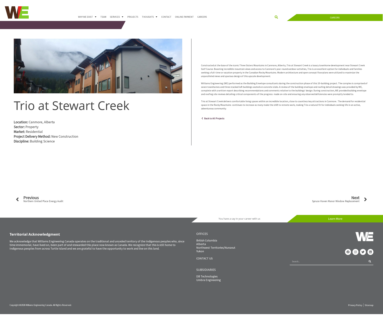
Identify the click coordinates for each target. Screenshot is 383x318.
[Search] (369, 261)
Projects (132, 16)
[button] (276, 17)
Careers (202, 16)
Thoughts (148, 16)
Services (115, 16)
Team (103, 16)
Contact (166, 16)
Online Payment (184, 16)
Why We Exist (85, 16)
